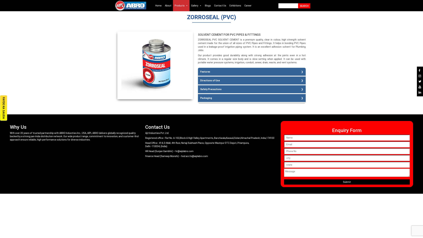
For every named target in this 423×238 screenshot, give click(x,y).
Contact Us (220, 5)
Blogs (208, 5)
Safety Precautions (211, 89)
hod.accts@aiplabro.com (194, 156)
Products (180, 5)
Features (205, 71)
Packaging (206, 98)
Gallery (194, 5)
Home (158, 5)
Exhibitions (235, 5)
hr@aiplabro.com (184, 151)
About (168, 5)
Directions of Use (210, 80)
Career (247, 5)
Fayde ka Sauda (3, 108)
